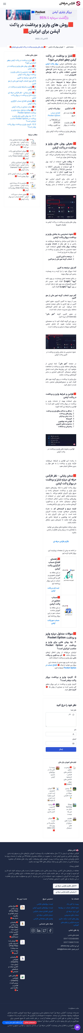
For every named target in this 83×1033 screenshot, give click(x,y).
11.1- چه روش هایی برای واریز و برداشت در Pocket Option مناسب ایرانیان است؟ (23, 119)
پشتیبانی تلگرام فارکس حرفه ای (65, 892)
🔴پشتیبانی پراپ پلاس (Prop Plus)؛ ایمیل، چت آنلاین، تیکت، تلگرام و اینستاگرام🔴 (13, 929)
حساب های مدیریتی (72, 915)
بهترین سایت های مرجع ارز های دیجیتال (68, 823)
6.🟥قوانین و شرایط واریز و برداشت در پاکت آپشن (22, 88)
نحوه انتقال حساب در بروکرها (68, 907)
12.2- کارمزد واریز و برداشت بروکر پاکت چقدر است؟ (21, 126)
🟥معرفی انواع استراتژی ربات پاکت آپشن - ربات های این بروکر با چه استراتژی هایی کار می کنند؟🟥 (19, 143)
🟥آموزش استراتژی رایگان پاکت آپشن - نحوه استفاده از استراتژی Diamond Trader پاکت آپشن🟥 (19, 166)
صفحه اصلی (70, 47)
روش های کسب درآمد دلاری (69, 918)
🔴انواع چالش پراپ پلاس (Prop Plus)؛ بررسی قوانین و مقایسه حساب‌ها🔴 (13, 912)
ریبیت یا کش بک (73, 904)
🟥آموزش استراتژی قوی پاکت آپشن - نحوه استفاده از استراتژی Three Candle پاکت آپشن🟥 (18, 155)
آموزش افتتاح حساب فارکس (43, 911)
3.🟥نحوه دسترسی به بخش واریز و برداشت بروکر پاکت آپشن (23, 73)
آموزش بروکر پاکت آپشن (56, 47)
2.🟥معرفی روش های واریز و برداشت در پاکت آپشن (21, 67)
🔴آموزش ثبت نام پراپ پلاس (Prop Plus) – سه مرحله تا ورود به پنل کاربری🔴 (13, 947)
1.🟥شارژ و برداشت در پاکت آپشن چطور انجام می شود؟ (21, 61)
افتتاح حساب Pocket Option (54, 114)
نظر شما (73, 710)
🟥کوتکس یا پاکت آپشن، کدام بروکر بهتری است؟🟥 (18, 175)
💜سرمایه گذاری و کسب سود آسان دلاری (51, 808)
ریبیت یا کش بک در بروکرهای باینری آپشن (51, 772)
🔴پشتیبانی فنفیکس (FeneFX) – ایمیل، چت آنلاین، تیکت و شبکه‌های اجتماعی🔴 (13, 964)
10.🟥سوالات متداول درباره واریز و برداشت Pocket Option (23, 111)
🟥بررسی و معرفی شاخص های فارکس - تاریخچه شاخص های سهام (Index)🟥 (68, 776)
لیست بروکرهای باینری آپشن (43, 907)
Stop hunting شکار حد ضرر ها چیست (69, 810)
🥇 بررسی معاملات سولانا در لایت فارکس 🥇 (68, 793)
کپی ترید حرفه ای (72, 911)
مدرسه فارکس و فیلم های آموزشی (70, 924)
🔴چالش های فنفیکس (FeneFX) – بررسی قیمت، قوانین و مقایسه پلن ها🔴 (13, 983)
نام (75, 730)
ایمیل (74, 739)
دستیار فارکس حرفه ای (45, 915)
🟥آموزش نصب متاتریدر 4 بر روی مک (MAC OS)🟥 (51, 824)
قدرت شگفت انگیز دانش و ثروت (13, 1023)
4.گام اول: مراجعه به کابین (26, 77)
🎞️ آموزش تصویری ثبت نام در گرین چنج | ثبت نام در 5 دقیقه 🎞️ (51, 794)
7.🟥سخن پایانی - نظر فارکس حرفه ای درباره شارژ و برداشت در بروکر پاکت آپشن (22, 95)
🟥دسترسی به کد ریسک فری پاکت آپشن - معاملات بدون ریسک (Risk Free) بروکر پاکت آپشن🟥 (18, 187)
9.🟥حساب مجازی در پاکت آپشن (24, 107)
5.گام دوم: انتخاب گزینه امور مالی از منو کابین (22, 82)
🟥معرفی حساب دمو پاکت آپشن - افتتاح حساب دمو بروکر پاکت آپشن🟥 (19, 197)
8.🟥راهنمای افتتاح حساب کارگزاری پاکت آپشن (23, 102)
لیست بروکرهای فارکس (45, 904)
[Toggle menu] (77, 1027)
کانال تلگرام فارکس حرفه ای (65, 886)
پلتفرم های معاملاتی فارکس (43, 918)
